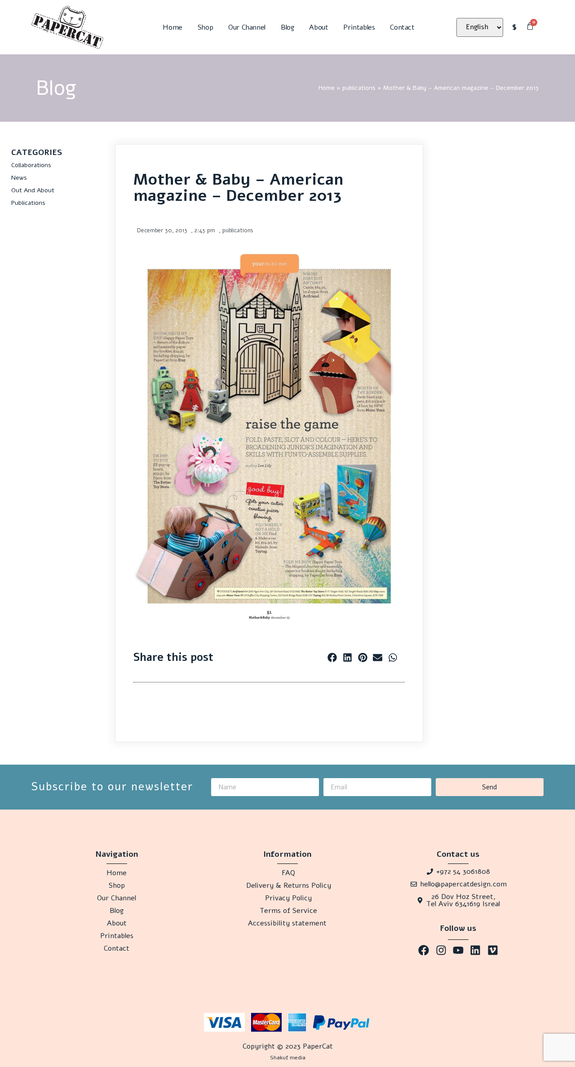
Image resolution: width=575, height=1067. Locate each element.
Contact (402, 27)
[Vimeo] (492, 950)
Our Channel (246, 27)
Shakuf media (287, 1057)
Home (172, 27)
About (318, 27)
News (19, 177)
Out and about (32, 190)
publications (359, 88)
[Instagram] (440, 950)
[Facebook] (423, 950)
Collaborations (31, 165)
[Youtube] (458, 950)
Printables (359, 27)
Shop (205, 27)
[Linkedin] (475, 950)
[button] (332, 657)
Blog (287, 27)
